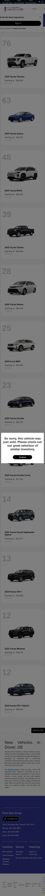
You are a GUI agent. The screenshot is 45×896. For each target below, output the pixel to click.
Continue (22, 457)
